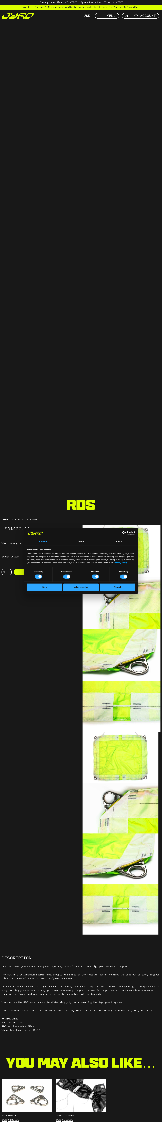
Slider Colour (10, 556)
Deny (44, 587)
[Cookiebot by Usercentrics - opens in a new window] (124, 533)
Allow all (117, 587)
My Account (145, 16)
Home (5, 519)
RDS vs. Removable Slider (18, 1026)
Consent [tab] (43, 541)
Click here (100, 7)
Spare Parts (20, 519)
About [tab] (119, 541)
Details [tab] (81, 541)
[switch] (66, 577)
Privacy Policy (120, 563)
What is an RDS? (13, 1022)
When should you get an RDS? (21, 1030)
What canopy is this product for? (23, 543)
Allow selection (81, 587)
